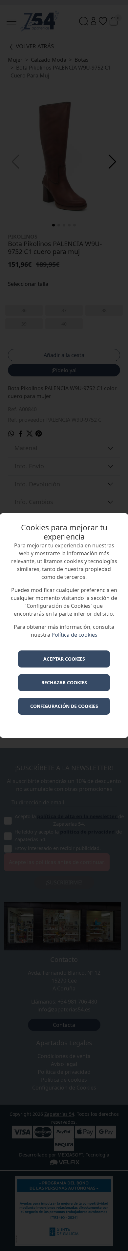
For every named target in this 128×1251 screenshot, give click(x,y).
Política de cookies (74, 634)
